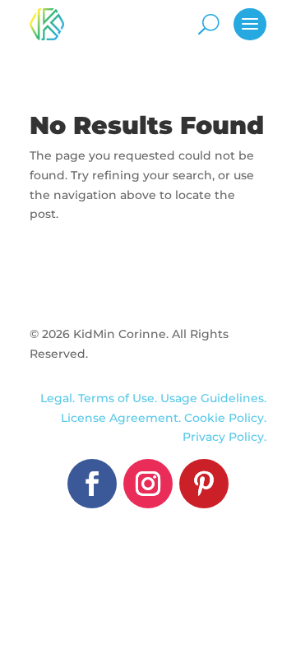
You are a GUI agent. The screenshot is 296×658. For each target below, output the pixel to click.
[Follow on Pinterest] (204, 483)
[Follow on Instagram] (148, 483)
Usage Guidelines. (213, 398)
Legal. (57, 398)
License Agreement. (122, 417)
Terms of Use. (119, 398)
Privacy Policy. (224, 436)
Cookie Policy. (225, 417)
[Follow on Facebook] (92, 483)
